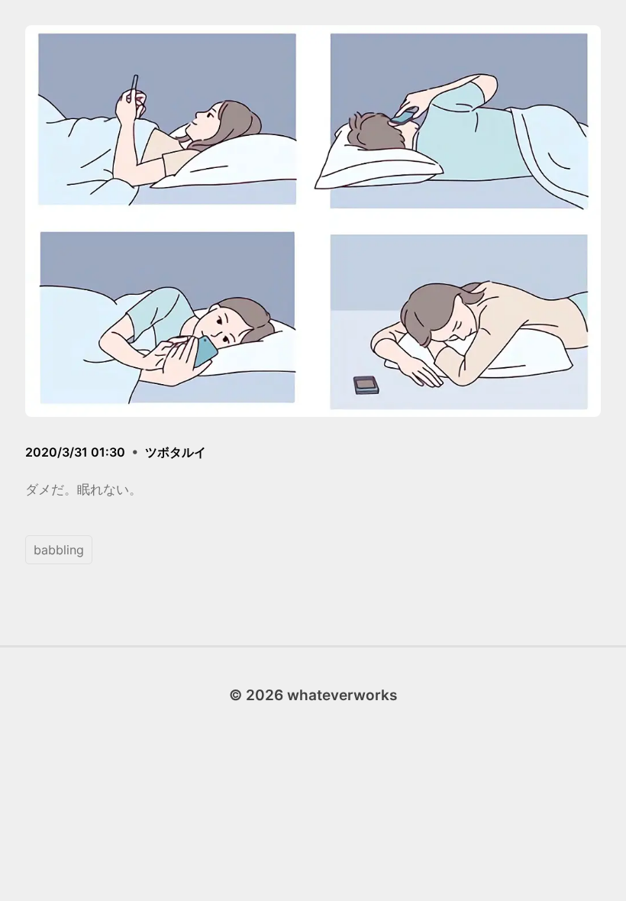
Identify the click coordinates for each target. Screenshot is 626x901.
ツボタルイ (175, 452)
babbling (59, 549)
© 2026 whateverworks (313, 695)
